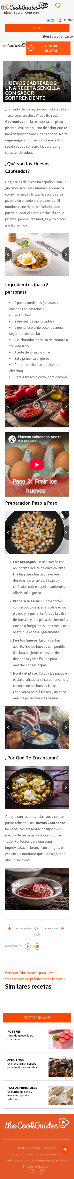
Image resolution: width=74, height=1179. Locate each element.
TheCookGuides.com (42, 1148)
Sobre (18, 12)
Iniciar (37, 28)
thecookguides (22, 928)
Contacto (32, 12)
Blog (7, 12)
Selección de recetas (51, 48)
